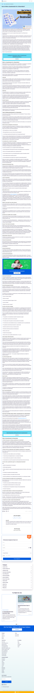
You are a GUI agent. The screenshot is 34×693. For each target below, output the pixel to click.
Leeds (2, 661)
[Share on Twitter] (8, 511)
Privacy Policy (17, 634)
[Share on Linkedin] (4, 511)
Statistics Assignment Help (5, 649)
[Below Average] (15, 531)
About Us (3, 634)
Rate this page (17, 528)
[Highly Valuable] (20, 531)
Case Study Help (4, 655)
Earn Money (19, 644)
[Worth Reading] (18, 531)
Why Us (3, 637)
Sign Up (6, 681)
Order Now (17, 629)
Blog (18, 641)
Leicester (3, 662)
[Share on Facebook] (2, 511)
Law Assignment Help (5, 646)
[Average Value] (17, 531)
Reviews (19, 645)
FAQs (18, 646)
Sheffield (3, 671)
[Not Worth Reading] (14, 531)
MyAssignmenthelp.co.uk (22, 418)
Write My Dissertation (5, 645)
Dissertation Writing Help (5, 603)
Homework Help (4, 654)
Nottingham (3, 668)
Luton (2, 666)
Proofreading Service (4, 651)
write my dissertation (13, 194)
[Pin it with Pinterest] (6, 511)
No (19, 517)
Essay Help (3, 641)
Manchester (3, 667)
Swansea (3, 672)
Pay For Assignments (5, 650)
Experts (3, 638)
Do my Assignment (17, 558)
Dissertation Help (4, 644)
